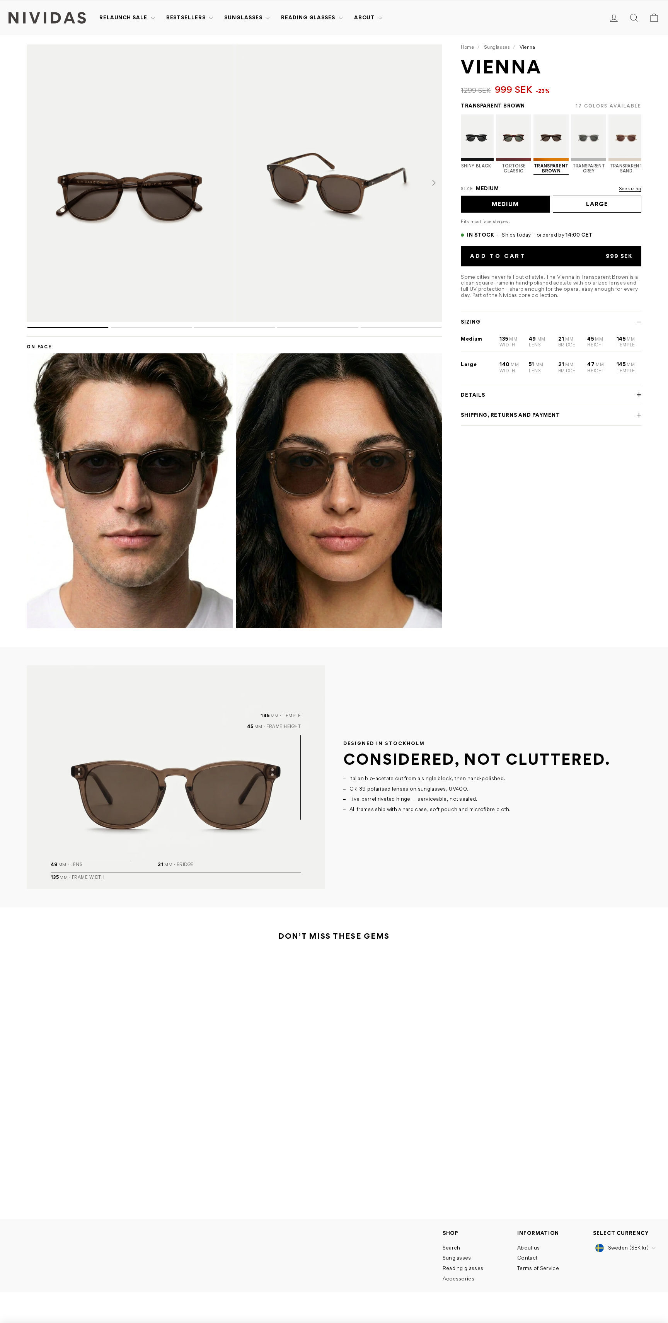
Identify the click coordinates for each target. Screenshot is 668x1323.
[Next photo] (433, 183)
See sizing (630, 188)
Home (467, 47)
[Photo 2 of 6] (339, 183)
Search (451, 1248)
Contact (527, 1258)
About (365, 17)
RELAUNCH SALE (124, 17)
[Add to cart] (155, 1158)
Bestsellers (186, 17)
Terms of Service (538, 1268)
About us (528, 1248)
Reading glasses (308, 17)
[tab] (67, 327)
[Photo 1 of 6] (130, 183)
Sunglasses (244, 17)
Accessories (458, 1278)
